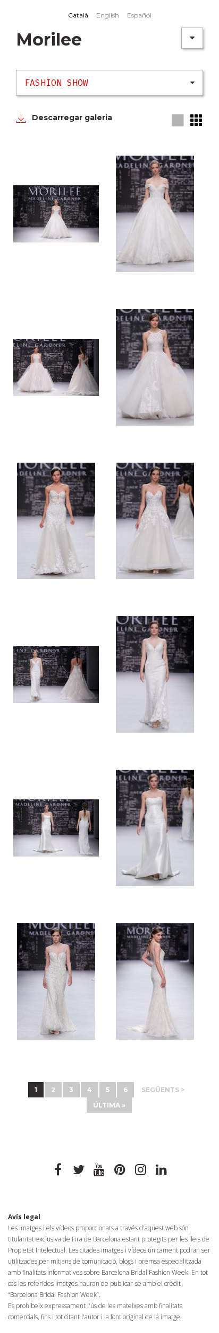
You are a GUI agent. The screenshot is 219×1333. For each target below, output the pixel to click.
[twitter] (78, 1169)
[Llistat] (196, 120)
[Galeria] (178, 121)
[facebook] (58, 1169)
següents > (162, 1090)
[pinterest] (120, 1169)
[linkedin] (161, 1169)
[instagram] (140, 1169)
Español (139, 15)
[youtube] (99, 1169)
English (107, 15)
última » (109, 1105)
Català (78, 15)
